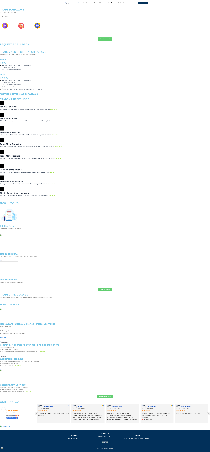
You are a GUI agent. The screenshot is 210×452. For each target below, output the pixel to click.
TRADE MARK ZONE (13, 408)
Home (79, 3)
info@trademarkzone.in (105, 436)
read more (53, 109)
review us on (11, 418)
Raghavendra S (48, 406)
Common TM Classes (100, 3)
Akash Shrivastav (117, 406)
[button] (100, 3)
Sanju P (80, 406)
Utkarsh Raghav (186, 406)
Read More (3, 337)
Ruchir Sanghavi (152, 406)
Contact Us (121, 3)
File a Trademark (87, 3)
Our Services (112, 3)
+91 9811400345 (73, 438)
